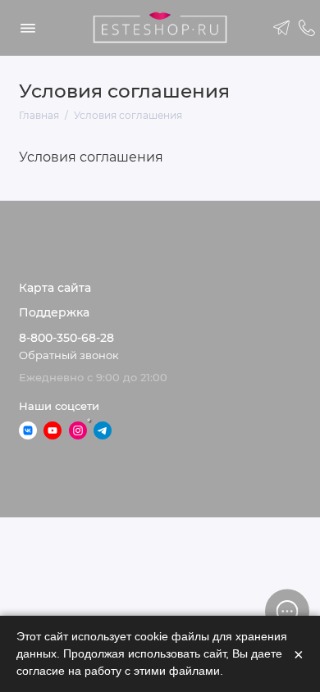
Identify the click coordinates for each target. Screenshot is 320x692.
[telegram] (282, 28)
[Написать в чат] (287, 611)
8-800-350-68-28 (66, 337)
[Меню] (28, 28)
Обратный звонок (69, 355)
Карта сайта (55, 287)
